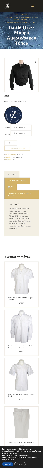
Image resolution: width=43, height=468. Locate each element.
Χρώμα (7, 134)
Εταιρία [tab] (10, 187)
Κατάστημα (23, 14)
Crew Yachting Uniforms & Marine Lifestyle (21, 17)
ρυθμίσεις (10, 460)
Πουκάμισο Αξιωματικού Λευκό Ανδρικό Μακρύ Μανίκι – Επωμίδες (21, 347)
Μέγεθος (7, 127)
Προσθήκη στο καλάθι (17, 148)
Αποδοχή (8, 464)
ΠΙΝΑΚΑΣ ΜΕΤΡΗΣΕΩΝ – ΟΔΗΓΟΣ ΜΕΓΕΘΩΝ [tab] (19, 194)
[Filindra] (13, 115)
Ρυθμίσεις (20, 464)
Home (16, 14)
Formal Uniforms (20, 19)
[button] (35, 62)
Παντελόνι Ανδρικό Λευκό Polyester (21, 442)
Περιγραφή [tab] (12, 174)
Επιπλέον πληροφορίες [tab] (17, 181)
